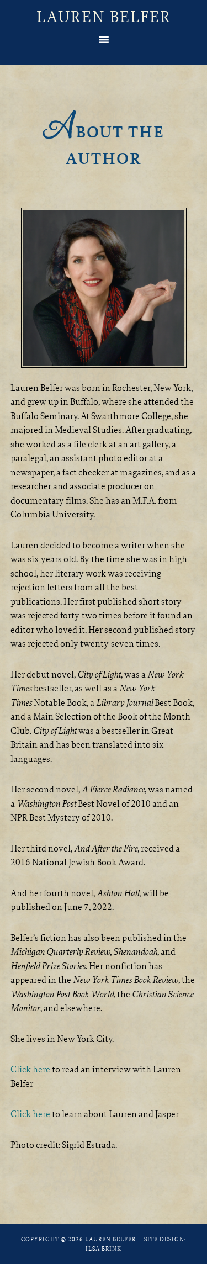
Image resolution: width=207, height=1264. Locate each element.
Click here (30, 1069)
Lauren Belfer (103, 16)
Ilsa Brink (103, 1248)
